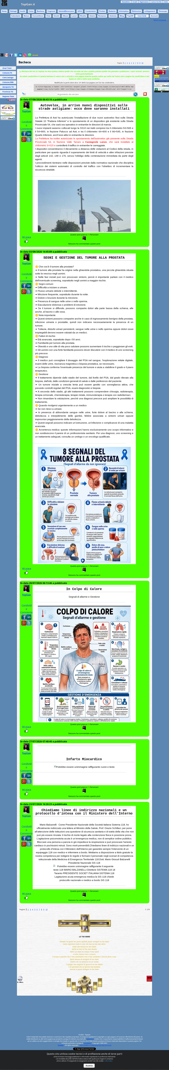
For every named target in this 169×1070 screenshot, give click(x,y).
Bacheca (40, 11)
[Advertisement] (76, 36)
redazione (90, 1039)
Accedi (135, 2)
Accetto (89, 1065)
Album (65, 16)
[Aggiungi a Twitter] (16, 56)
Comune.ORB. (8, 82)
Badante (112, 11)
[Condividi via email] (7, 56)
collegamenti (149, 11)
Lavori (74, 16)
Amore (92, 16)
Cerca (31, 11)
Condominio (90, 11)
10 (142, 63)
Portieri (102, 11)
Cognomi (51, 11)
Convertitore (38, 16)
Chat (48, 16)
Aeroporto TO (8, 87)
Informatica (124, 11)
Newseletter (126, 2)
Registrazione (144, 2)
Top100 (130, 16)
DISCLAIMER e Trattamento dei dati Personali (95, 1045)
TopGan (26, 111)
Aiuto (166, 2)
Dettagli (13, 11)
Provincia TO (8, 91)
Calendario (15, 16)
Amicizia (113, 16)
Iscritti (22, 11)
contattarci (87, 1043)
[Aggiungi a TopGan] (2, 56)
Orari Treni (7, 68)
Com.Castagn (7, 77)
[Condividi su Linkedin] (20, 56)
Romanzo (102, 16)
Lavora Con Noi (156, 2)
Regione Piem (8, 96)
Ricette (83, 16)
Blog (122, 16)
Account (154, 16)
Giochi (56, 16)
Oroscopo (163, 11)
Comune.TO (8, 73)
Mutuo (26, 16)
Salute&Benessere (66, 11)
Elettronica (136, 11)
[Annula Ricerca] (145, 95)
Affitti (79, 11)
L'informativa (108, 1061)
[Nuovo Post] (24, 95)
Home (4, 11)
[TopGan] (84, 239)
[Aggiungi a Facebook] (11, 56)
